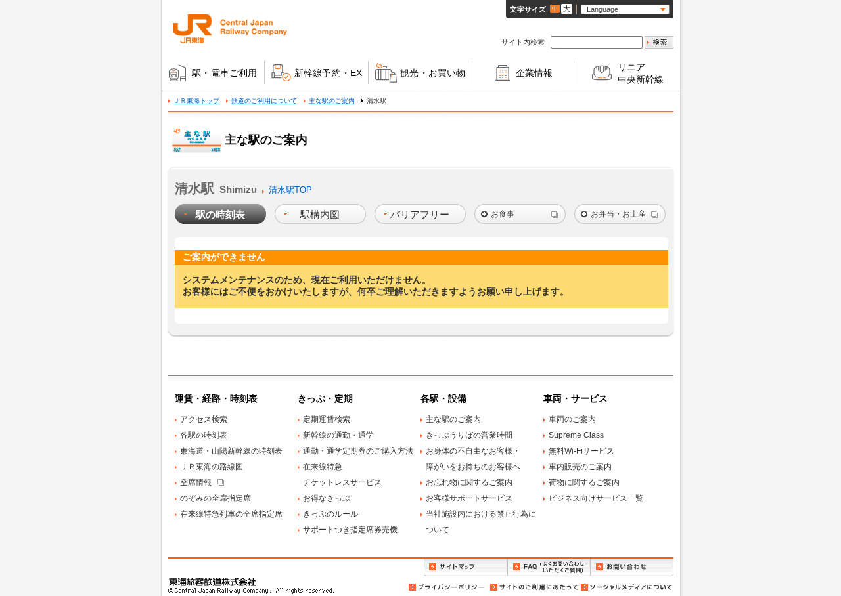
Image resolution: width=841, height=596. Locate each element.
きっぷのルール (330, 514)
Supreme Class (576, 435)
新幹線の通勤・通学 (338, 435)
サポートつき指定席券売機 (350, 529)
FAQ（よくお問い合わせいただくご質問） (549, 567)
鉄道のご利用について (264, 100)
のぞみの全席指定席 (215, 498)
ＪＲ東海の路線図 (211, 466)
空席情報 (196, 482)
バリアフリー (419, 214)
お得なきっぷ (326, 498)
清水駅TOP (290, 190)
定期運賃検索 (326, 419)
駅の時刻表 (220, 214)
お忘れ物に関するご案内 (469, 482)
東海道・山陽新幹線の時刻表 (231, 451)
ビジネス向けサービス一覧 (596, 498)
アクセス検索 (203, 419)
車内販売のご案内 (580, 466)
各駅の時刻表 (203, 435)
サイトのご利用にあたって (533, 587)
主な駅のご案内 (332, 100)
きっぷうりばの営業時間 (469, 435)
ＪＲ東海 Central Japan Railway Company (230, 28)
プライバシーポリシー (447, 587)
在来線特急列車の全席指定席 (231, 514)
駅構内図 (320, 214)
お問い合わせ (632, 567)
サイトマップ (465, 567)
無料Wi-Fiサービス (581, 451)
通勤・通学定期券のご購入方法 (358, 451)
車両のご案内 (572, 419)
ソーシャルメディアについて (626, 587)
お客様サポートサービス (469, 498)
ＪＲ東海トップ (196, 100)
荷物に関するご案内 (584, 482)
